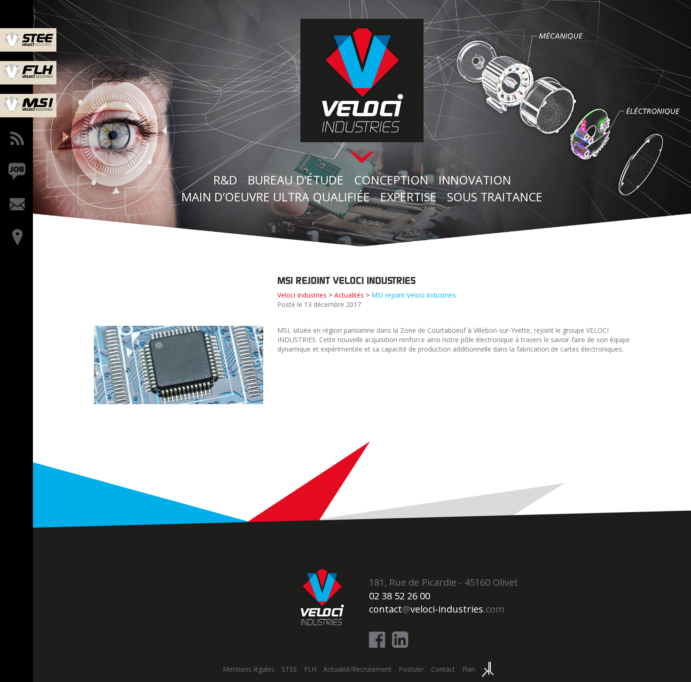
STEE (289, 669)
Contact (443, 669)
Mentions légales (249, 669)
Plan (468, 669)
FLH (310, 669)
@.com (436, 609)
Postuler (411, 669)
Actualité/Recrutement (357, 669)
